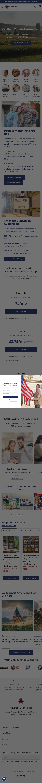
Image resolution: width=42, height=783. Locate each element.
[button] (4, 778)
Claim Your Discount (10, 396)
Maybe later (10, 399)
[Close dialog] (41, 375)
